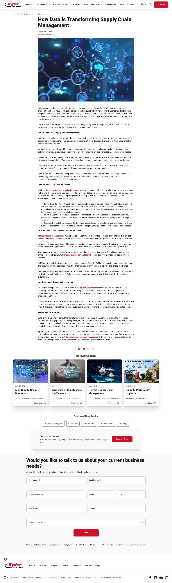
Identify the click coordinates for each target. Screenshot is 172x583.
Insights (32, 566)
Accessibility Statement (32, 578)
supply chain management (88, 288)
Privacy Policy (51, 578)
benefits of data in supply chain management (66, 190)
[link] (150, 577)
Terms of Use (65, 578)
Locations (76, 566)
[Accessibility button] (5, 559)
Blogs (97, 566)
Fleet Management (106, 424)
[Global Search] (150, 4)
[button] (143, 4)
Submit (86, 533)
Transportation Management (51, 236)
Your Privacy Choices (82, 578)
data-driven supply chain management (83, 337)
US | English (12, 577)
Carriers (66, 566)
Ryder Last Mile (88, 424)
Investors (43, 566)
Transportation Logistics (54, 424)
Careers (88, 566)
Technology (123, 424)
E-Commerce (73, 424)
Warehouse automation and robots (75, 255)
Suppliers (54, 566)
